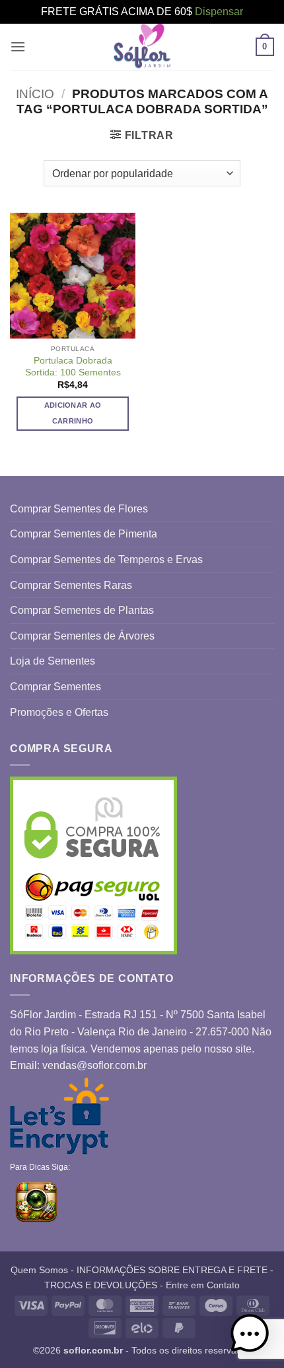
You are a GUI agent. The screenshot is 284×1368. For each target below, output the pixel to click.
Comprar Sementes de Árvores (82, 636)
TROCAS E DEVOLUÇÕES (100, 1285)
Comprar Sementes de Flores (79, 508)
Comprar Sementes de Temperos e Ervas (106, 559)
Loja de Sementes (52, 661)
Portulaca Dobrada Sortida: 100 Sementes (73, 366)
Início (35, 94)
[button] (18, 46)
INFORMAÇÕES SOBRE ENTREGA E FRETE (172, 1270)
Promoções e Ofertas (59, 712)
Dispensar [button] (219, 11)
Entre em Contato (203, 1285)
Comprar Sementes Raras (71, 585)
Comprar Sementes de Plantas (82, 610)
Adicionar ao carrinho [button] (73, 413)
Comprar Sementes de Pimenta (83, 533)
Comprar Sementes (55, 686)
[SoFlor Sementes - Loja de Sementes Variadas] (142, 47)
